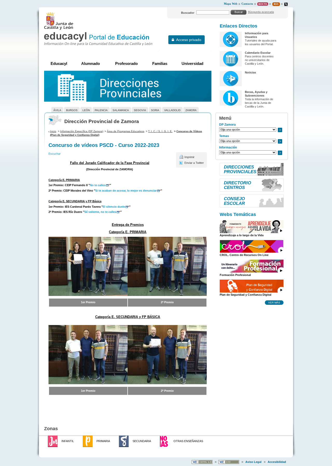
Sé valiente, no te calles (100, 211)
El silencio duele (114, 206)
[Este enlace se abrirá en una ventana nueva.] (286, 4)
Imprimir (189, 157)
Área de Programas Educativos (125, 131)
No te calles (98, 185)
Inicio (53, 131)
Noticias (250, 72)
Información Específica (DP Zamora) (81, 131)
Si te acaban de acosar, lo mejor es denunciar (126, 190)
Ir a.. (280, 129)
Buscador (187, 12)
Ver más (274, 302)
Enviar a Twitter (194, 162)
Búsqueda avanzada (261, 11)
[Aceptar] (239, 12)
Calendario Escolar (258, 52)
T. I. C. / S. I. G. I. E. (160, 131)
